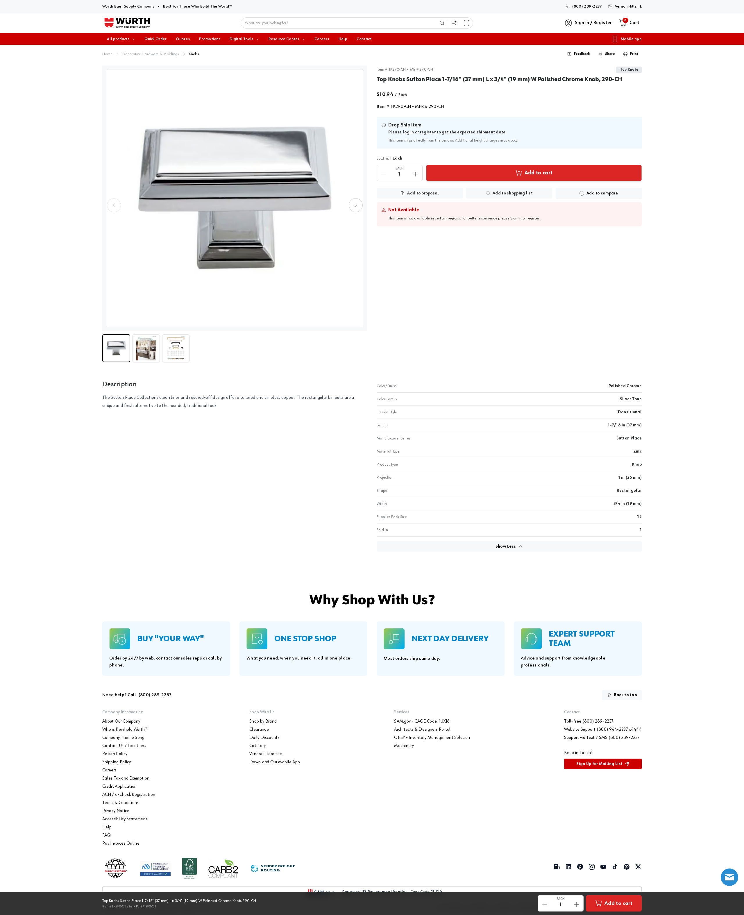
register (428, 132)
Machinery (404, 746)
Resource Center (284, 39)
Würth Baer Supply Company (128, 6)
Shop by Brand (263, 721)
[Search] (442, 23)
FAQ (106, 835)
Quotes (183, 39)
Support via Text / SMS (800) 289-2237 (602, 737)
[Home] (127, 23)
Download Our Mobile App (274, 762)
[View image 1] (235, 198)
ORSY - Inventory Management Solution (432, 737)
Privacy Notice (115, 811)
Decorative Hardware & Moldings (150, 54)
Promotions (209, 39)
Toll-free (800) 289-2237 (589, 721)
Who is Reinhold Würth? (124, 729)
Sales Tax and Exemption (125, 778)
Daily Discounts (264, 737)
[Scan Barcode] (466, 23)
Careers (321, 39)
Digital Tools (241, 39)
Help (343, 39)
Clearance (259, 729)
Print (634, 54)
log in (408, 132)
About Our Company (121, 721)
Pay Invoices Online (121, 843)
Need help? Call (136, 695)
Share (610, 54)
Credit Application (119, 786)
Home (107, 54)
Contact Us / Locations (124, 746)
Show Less (506, 546)
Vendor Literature (265, 754)
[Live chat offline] (729, 877)
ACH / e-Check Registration (128, 794)
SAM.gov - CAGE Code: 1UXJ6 (422, 721)
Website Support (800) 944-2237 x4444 (603, 729)
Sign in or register (524, 218)
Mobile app (631, 39)
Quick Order (155, 39)
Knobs (194, 54)
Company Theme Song (123, 737)
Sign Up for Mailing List (599, 764)
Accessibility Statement (124, 819)
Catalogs (258, 746)
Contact (364, 39)
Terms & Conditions (120, 802)
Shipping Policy (116, 762)
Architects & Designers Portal (422, 729)
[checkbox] (582, 193)
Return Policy (114, 754)
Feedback (582, 54)
